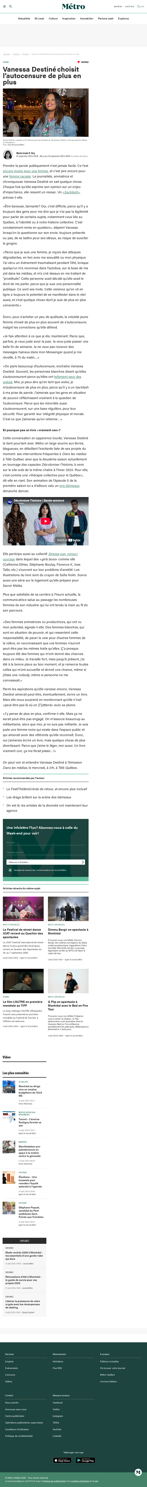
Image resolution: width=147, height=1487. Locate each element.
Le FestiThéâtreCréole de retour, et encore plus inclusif (46, 788)
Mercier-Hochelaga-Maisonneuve (27, 1113)
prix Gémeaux (69, 485)
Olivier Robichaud (25, 1103)
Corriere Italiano (108, 1381)
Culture (53, 18)
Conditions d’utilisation (17, 1429)
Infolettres (58, 1361)
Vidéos (8, 1381)
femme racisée (20, 176)
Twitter (56, 1409)
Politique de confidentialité (19, 1436)
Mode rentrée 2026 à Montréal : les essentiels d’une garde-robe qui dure (24, 1255)
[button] (4, 6)
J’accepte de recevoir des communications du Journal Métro (39, 870)
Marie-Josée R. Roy (25, 153)
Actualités (24, 18)
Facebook (58, 1402)
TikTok (56, 1422)
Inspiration (69, 18)
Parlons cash (106, 18)
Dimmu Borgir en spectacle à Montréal (68, 931)
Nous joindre (12, 1402)
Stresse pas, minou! (62, 553)
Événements (11, 1368)
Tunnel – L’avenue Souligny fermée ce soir (30, 1122)
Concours (10, 1374)
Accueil (6, 54)
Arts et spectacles (11, 924)
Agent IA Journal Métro (28, 957)
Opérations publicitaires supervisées (24, 1422)
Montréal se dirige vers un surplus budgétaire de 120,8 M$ (30, 1090)
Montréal (23, 1142)
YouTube (57, 1429)
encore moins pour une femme (25, 170)
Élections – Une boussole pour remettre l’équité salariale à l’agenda (30, 1181)
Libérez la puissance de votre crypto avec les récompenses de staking (22, 1304)
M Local (39, 18)
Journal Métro (28, 1263)
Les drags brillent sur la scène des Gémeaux (38, 797)
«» (71, 192)
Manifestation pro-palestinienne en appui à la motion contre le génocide (30, 1151)
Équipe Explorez (28, 1312)
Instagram (58, 1416)
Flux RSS (57, 1368)
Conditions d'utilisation (80, 1481)
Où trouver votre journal (112, 1368)
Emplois (9, 1361)
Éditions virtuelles (109, 1361)
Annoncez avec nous (16, 1409)
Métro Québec (107, 1374)
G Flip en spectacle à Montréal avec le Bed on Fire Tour (68, 1005)
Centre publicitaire (14, 1416)
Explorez (123, 18)
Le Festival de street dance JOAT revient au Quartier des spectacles (23, 933)
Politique (23, 1172)
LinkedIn (57, 1436)
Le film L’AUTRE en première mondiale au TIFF (22, 1003)
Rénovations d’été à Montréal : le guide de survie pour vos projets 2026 (23, 1280)
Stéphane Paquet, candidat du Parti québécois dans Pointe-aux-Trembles (31, 1212)
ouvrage (9, 559)
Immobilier (86, 18)
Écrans (26, 54)
